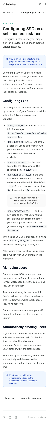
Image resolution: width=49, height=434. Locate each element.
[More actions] (45, 4)
